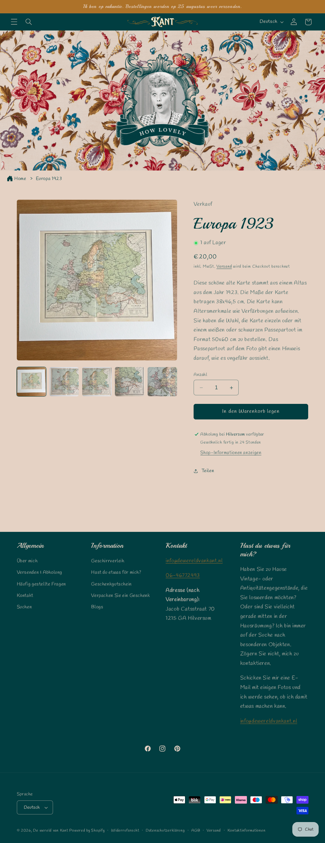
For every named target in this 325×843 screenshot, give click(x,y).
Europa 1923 (49, 179)
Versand (224, 266)
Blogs (97, 607)
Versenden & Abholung (40, 572)
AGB (195, 830)
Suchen (24, 607)
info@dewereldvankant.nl (194, 561)
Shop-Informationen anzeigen (230, 453)
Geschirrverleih (107, 561)
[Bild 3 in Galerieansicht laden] (97, 382)
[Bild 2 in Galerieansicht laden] (64, 382)
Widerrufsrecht (125, 830)
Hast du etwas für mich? (116, 572)
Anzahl (200, 375)
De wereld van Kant (50, 830)
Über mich (27, 561)
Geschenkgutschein (111, 584)
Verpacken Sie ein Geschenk (120, 595)
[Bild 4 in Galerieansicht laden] (129, 382)
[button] (14, 22)
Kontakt (25, 595)
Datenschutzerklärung (165, 830)
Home (20, 179)
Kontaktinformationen (247, 830)
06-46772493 (183, 575)
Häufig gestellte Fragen (41, 584)
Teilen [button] (208, 471)
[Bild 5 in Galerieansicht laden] (162, 382)
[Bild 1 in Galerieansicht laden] (31, 382)
